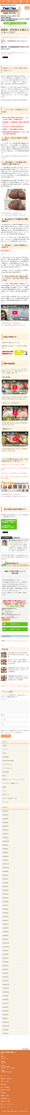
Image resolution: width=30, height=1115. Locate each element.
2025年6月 (5, 852)
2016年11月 (6, 988)
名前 (3, 714)
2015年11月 (6, 1022)
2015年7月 (5, 1033)
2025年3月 (5, 860)
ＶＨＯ (4, 790)
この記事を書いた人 (7, 537)
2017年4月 (5, 969)
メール (3, 719)
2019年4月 (5, 916)
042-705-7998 (17, 606)
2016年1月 (5, 1018)
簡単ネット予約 (15, 629)
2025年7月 (5, 848)
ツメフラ (5, 54)
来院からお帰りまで (7, 1078)
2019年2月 (5, 920)
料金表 (3, 1092)
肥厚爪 (4, 787)
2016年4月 (5, 1007)
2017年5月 (5, 965)
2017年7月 (5, 958)
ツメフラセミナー (7, 768)
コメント (4, 699)
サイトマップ (5, 1106)
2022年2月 (5, 897)
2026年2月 (5, 833)
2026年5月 (5, 822)
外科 (21, 640)
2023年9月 (5, 871)
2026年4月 (5, 826)
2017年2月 (5, 977)
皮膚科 (18, 640)
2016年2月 (5, 1014)
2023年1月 (5, 894)
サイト (2, 724)
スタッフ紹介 (5, 1081)
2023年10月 (6, 867)
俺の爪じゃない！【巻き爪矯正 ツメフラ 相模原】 (14, 473)
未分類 (4, 745)
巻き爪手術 (6, 772)
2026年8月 (5, 811)
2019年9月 (5, 913)
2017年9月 (5, 950)
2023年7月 (5, 879)
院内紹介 (4, 1084)
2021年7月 (5, 905)
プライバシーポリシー (8, 1104)
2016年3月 (5, 1010)
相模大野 (23, 640)
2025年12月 (6, 841)
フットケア (6, 802)
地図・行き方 (6, 619)
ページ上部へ (25, 1048)
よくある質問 (5, 1087)
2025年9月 (5, 845)
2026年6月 (5, 818)
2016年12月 (6, 984)
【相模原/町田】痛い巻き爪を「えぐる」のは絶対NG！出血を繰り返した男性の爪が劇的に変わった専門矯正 (18, 677)
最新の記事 (17, 537)
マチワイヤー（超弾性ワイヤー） (11, 783)
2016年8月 (5, 999)
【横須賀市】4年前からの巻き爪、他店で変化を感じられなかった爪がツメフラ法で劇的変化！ (18, 669)
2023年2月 (5, 890)
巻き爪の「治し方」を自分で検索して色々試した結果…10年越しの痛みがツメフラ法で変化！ (18, 661)
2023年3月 (5, 886)
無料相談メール (15, 624)
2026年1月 (5, 837)
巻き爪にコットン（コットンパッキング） (14, 779)
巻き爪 (2, 54)
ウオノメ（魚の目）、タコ (10, 798)
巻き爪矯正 (10, 54)
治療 (7, 640)
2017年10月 (6, 946)
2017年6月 (5, 962)
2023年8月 (5, 875)
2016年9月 (5, 995)
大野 (3, 645)
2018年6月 (5, 928)
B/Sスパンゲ (6, 794)
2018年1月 (5, 939)
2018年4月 (5, 935)
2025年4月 (5, 856)
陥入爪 (4, 775)
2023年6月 (5, 882)
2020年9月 (5, 909)
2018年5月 (5, 931)
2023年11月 (6, 864)
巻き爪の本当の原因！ (8, 760)
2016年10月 (6, 992)
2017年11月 (6, 943)
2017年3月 (5, 973)
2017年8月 (5, 954)
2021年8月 (5, 901)
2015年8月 (5, 1029)
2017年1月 (5, 980)
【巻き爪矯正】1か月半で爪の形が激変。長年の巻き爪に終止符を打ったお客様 (18, 654)
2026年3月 (5, 830)
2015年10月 (6, 1026)
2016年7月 (5, 1003)
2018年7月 (5, 924)
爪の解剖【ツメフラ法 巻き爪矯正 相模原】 (13, 464)
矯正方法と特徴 (6, 1090)
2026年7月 (5, 815)
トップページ (5, 1075)
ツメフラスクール (7, 764)
